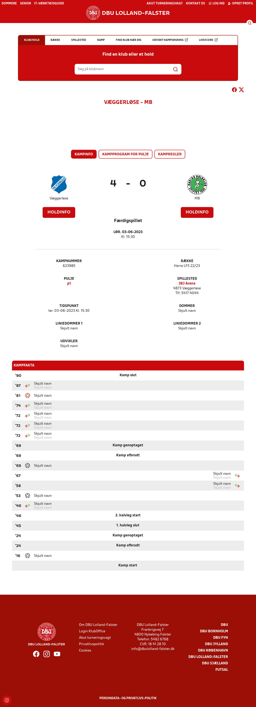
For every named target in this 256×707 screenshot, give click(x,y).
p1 (69, 283)
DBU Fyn (220, 638)
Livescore (206, 40)
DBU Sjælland (215, 663)
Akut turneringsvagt (165, 3)
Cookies (85, 650)
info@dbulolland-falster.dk (152, 649)
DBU (224, 625)
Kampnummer (69, 261)
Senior (25, 3)
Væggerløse (59, 198)
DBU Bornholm (214, 631)
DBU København (213, 650)
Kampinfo (84, 154)
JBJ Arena (187, 283)
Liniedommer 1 (69, 323)
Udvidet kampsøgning (167, 40)
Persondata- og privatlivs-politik (128, 698)
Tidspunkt (69, 306)
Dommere (9, 3)
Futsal (221, 670)
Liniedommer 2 (187, 323)
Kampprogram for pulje (125, 154)
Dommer (187, 306)
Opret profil (242, 3)
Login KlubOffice (92, 631)
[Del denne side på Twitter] (241, 90)
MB (197, 198)
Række (187, 261)
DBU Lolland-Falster (208, 657)
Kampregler (170, 154)
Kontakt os (195, 3)
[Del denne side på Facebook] (234, 90)
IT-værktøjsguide (49, 3)
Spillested (187, 279)
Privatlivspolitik (91, 644)
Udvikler (69, 341)
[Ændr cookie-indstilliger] (7, 700)
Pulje (69, 279)
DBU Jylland (216, 644)
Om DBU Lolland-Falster (98, 625)
